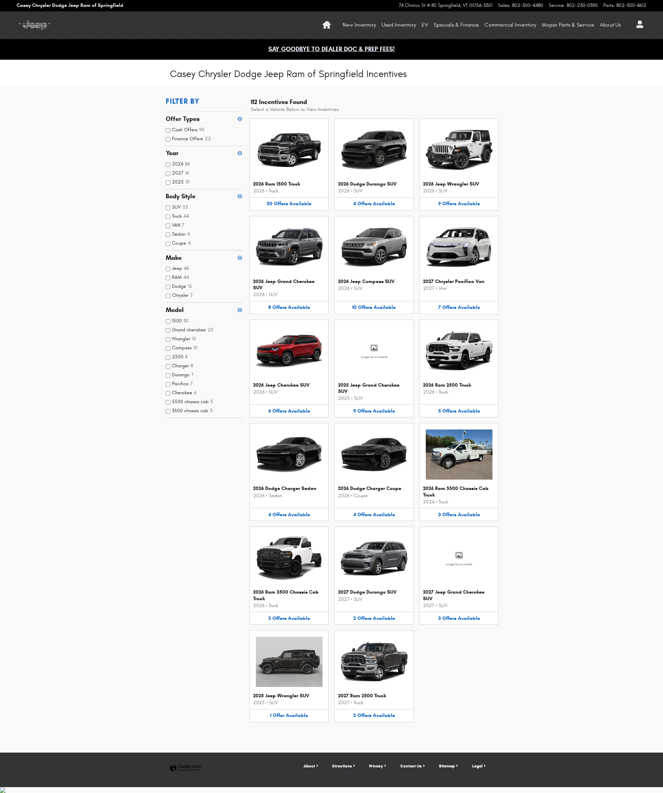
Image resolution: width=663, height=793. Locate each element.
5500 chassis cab (192, 402)
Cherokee (184, 393)
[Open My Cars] (638, 25)
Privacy (376, 765)
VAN (178, 225)
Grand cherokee (192, 330)
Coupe (181, 243)
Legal (477, 765)
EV (425, 25)
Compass (185, 348)
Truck (180, 216)
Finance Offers (191, 139)
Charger (182, 366)
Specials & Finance (456, 25)
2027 (180, 173)
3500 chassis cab (192, 411)
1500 (180, 321)
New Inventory (359, 25)
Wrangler (184, 339)
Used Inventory (399, 25)
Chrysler (182, 295)
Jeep (180, 268)
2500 (180, 357)
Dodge (182, 286)
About (610, 25)
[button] (289, 164)
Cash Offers (188, 130)
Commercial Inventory (510, 25)
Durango (183, 375)
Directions (342, 765)
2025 (181, 182)
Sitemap (447, 765)
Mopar (568, 25)
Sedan (181, 234)
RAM (180, 277)
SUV (180, 207)
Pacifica (182, 384)
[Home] (35, 25)
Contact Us (411, 765)
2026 (181, 164)
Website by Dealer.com (185, 768)
